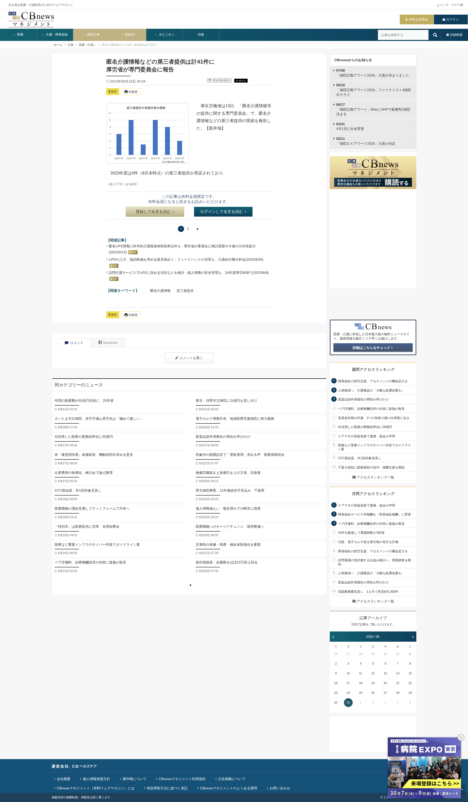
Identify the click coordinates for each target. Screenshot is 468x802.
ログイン (452, 19)
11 (360, 673)
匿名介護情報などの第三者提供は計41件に (130, 45)
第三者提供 (185, 291)
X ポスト (241, 80)
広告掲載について (231, 779)
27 (348, 654)
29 (373, 654)
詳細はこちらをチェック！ (373, 348)
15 (410, 673)
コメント (77, 343)
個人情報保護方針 (96, 779)
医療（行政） (88, 45)
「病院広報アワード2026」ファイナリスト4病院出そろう (373, 89)
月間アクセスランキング (373, 494)
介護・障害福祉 (56, 34)
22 (410, 683)
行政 (71, 45)
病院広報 (93, 34)
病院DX (129, 34)
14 (398, 673)
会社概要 (63, 779)
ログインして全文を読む (221, 212)
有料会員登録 (418, 19)
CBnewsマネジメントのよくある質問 (228, 788)
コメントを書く (191, 358)
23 (336, 693)
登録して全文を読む (153, 212)
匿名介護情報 (160, 291)
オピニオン (166, 34)
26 (336, 654)
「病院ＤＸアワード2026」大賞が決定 (365, 141)
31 (398, 654)
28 (360, 654)
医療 (19, 34)
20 (385, 683)
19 (373, 683)
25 (360, 693)
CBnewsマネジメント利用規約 (182, 779)
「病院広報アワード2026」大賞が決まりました (372, 72)
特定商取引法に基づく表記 (167, 788)
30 (385, 654)
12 (373, 673)
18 (360, 683)
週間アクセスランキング (373, 369)
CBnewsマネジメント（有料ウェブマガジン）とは (95, 788)
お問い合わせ (280, 788)
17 (348, 683)
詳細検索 (456, 35)
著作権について (134, 779)
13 (385, 673)
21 (398, 683)
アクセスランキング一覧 (375, 477)
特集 (201, 34)
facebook (110, 342)
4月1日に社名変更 (350, 126)
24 (348, 693)
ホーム (58, 45)
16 (336, 683)
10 (348, 673)
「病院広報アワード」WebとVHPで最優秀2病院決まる (373, 109)
